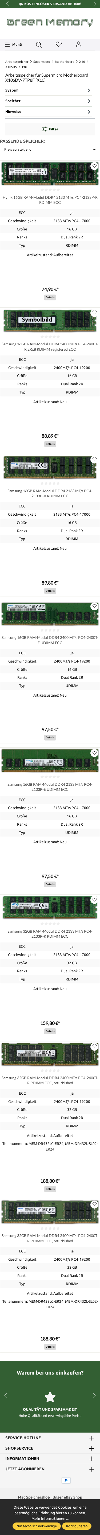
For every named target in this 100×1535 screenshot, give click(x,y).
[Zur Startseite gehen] (50, 22)
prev (8, 4)
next (93, 4)
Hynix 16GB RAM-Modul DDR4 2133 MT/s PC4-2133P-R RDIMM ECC (50, 200)
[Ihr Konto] (79, 45)
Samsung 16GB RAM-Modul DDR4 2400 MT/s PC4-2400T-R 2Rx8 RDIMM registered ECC (50, 346)
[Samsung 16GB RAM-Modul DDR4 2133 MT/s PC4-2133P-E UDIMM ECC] (50, 760)
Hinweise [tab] (13, 111)
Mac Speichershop (34, 1497)
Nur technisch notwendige (37, 1526)
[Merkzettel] (59, 45)
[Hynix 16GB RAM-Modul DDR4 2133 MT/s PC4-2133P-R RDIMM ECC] (50, 174)
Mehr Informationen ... (50, 1518)
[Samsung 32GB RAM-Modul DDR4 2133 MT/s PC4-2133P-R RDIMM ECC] (50, 907)
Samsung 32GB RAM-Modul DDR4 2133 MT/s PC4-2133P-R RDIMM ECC (50, 933)
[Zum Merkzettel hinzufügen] (94, 166)
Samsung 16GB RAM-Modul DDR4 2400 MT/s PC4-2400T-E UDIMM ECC (50, 640)
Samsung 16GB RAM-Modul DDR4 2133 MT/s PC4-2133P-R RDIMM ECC (50, 493)
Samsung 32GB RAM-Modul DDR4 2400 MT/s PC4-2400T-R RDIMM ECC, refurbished (50, 1080)
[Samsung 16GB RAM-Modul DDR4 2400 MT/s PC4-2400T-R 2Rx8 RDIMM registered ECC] (50, 320)
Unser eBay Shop (67, 1497)
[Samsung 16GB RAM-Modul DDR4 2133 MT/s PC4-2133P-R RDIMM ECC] (50, 467)
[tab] (48, 90)
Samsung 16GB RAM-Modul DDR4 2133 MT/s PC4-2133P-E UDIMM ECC (50, 787)
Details (50, 297)
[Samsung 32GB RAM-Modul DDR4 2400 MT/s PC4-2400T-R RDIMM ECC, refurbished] (50, 1054)
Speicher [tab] (13, 101)
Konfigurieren (76, 1526)
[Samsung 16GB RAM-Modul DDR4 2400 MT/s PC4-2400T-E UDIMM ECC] (50, 614)
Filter (53, 129)
